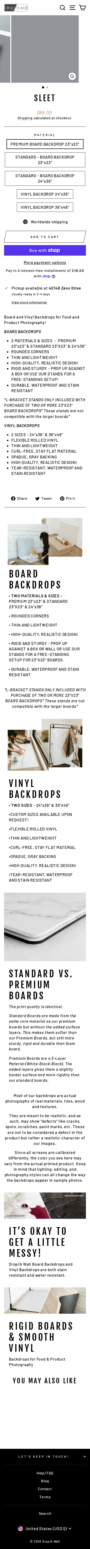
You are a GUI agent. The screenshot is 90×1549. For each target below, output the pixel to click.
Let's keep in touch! (43, 1456)
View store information (29, 302)
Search (45, 1513)
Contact (45, 1489)
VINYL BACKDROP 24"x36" (45, 194)
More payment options (45, 262)
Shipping (25, 118)
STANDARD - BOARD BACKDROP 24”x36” (45, 178)
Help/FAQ (45, 1473)
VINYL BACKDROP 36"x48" (45, 207)
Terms (44, 1497)
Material (45, 135)
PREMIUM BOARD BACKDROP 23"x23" (45, 144)
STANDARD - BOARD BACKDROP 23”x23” (45, 159)
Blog (45, 1481)
